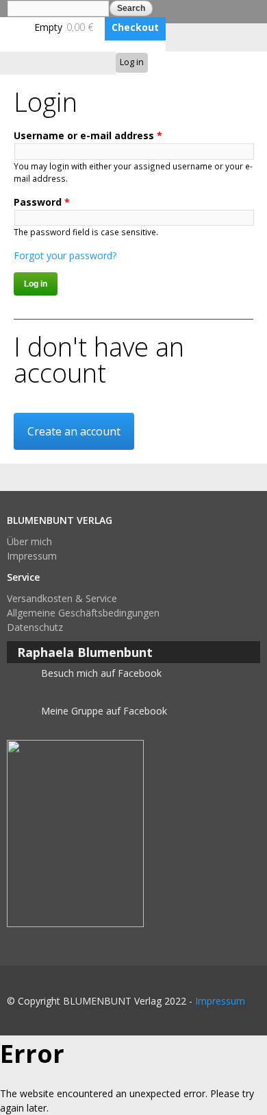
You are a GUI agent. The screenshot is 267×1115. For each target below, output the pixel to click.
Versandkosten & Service (62, 598)
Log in (132, 62)
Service (23, 577)
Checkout (135, 27)
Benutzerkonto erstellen (212, 62)
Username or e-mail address (88, 135)
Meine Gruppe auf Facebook (104, 710)
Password (42, 201)
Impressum (32, 555)
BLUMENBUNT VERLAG (59, 520)
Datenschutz (35, 627)
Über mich (29, 541)
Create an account (73, 431)
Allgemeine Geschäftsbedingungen (83, 612)
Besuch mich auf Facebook (101, 673)
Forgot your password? (65, 255)
